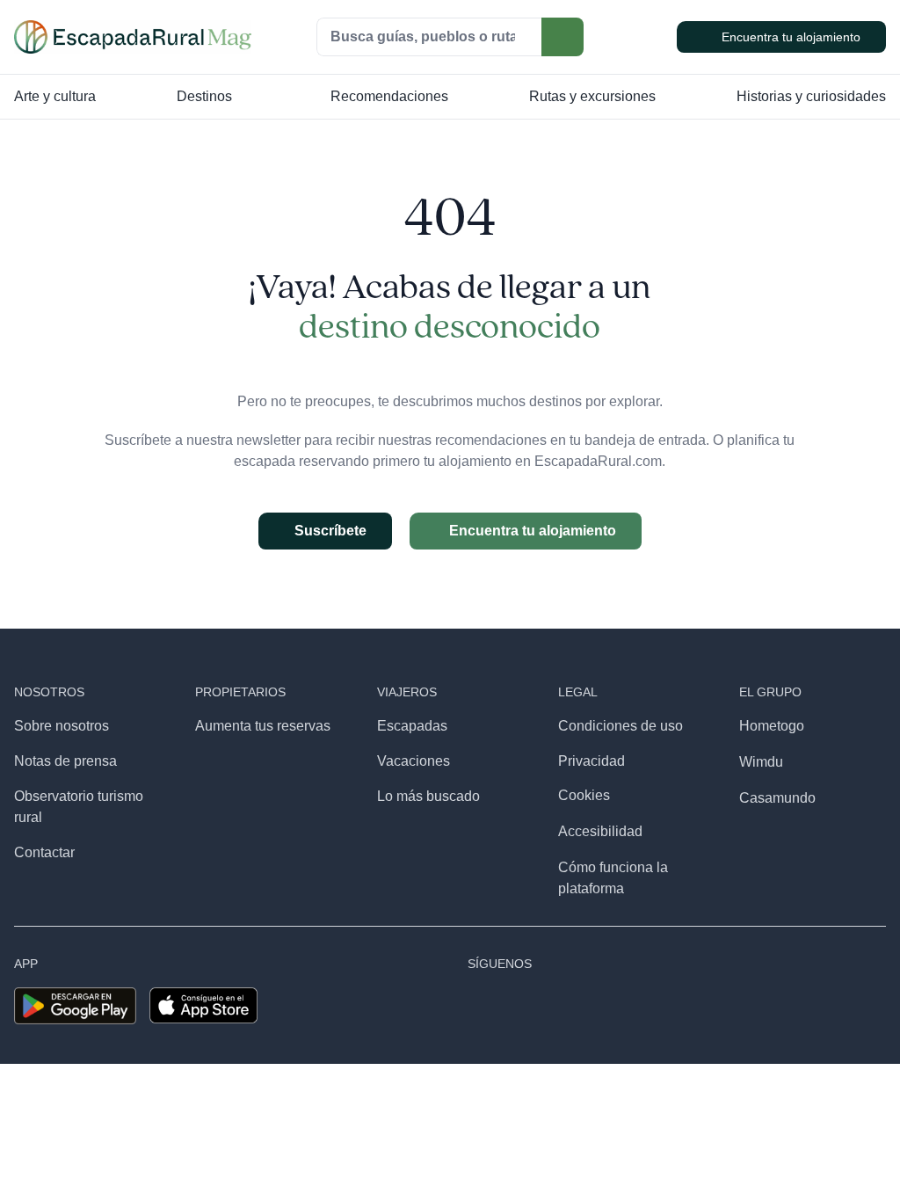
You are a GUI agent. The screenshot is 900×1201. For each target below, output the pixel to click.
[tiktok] (544, 1005)
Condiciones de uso (620, 725)
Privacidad (591, 760)
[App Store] (203, 993)
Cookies (584, 795)
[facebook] (475, 1005)
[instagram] (510, 1005)
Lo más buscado (428, 796)
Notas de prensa (65, 760)
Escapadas (412, 725)
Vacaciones (413, 760)
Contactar (44, 852)
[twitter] (578, 1005)
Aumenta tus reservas (262, 725)
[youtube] (613, 1005)
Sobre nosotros (61, 725)
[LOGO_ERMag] (132, 26)
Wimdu (761, 761)
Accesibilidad (600, 831)
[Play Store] (75, 993)
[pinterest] (647, 1005)
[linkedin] (681, 1005)
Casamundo (777, 797)
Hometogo (771, 725)
